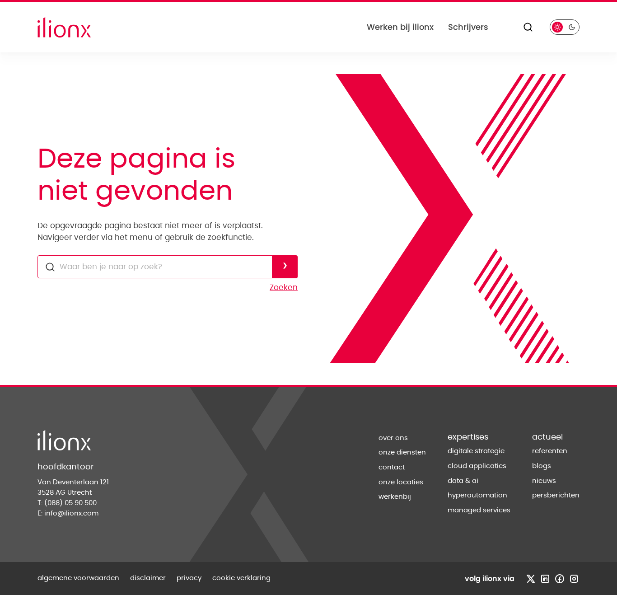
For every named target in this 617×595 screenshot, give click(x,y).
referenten (549, 451)
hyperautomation (477, 495)
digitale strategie (476, 451)
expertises (468, 437)
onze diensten (402, 452)
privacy (189, 578)
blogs (541, 466)
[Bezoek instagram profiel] (574, 578)
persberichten (556, 495)
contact (392, 467)
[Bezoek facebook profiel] (559, 578)
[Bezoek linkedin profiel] (545, 578)
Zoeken (284, 287)
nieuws (544, 481)
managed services (479, 510)
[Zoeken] (528, 27)
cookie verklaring (241, 578)
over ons (393, 438)
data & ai (463, 481)
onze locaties (401, 482)
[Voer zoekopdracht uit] (285, 266)
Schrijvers (468, 27)
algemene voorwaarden (78, 578)
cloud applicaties (477, 466)
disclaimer (148, 578)
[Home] (64, 27)
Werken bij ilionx (400, 27)
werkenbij (395, 496)
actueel (547, 437)
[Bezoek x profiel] (530, 578)
